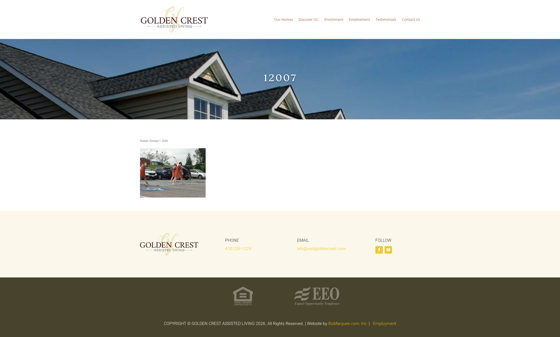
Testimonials (386, 19)
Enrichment (333, 19)
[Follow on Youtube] (388, 250)
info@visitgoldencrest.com (321, 248)
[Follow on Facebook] (379, 250)
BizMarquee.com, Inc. (348, 323)
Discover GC (309, 19)
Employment (359, 19)
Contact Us (411, 19)
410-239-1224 (238, 248)
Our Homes (283, 19)
